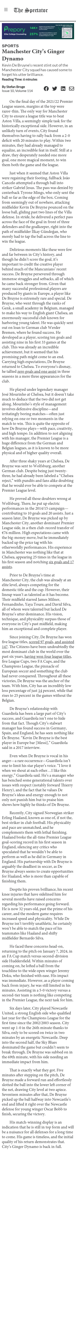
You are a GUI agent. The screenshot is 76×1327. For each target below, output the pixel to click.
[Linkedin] (63, 89)
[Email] (71, 89)
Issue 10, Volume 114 (17, 91)
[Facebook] (46, 89)
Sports (10, 46)
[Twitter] (54, 89)
